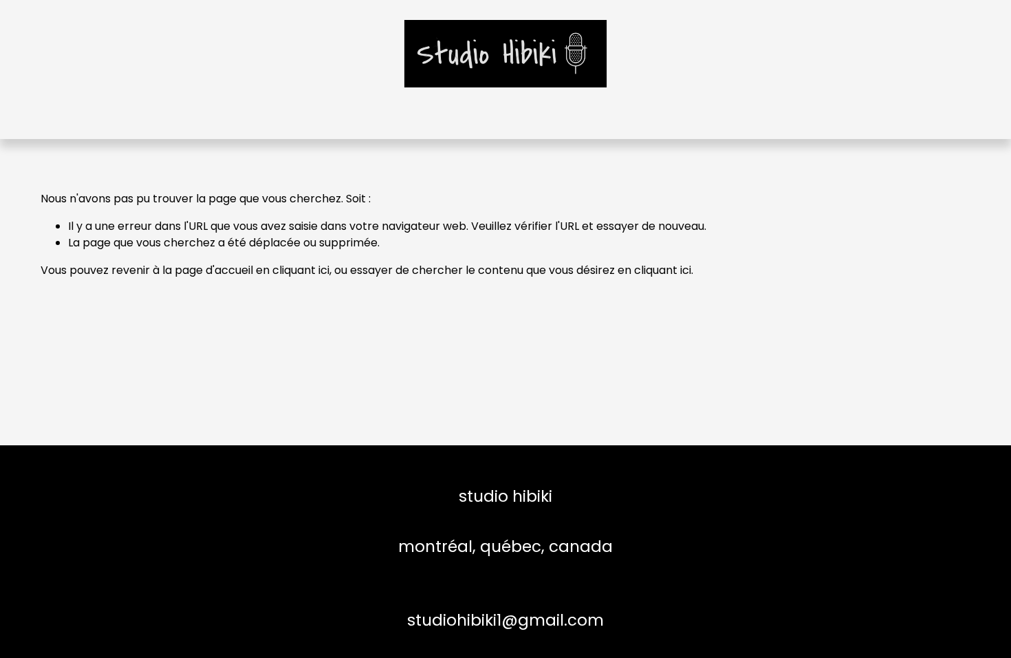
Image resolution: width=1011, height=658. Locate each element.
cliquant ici (300, 270)
